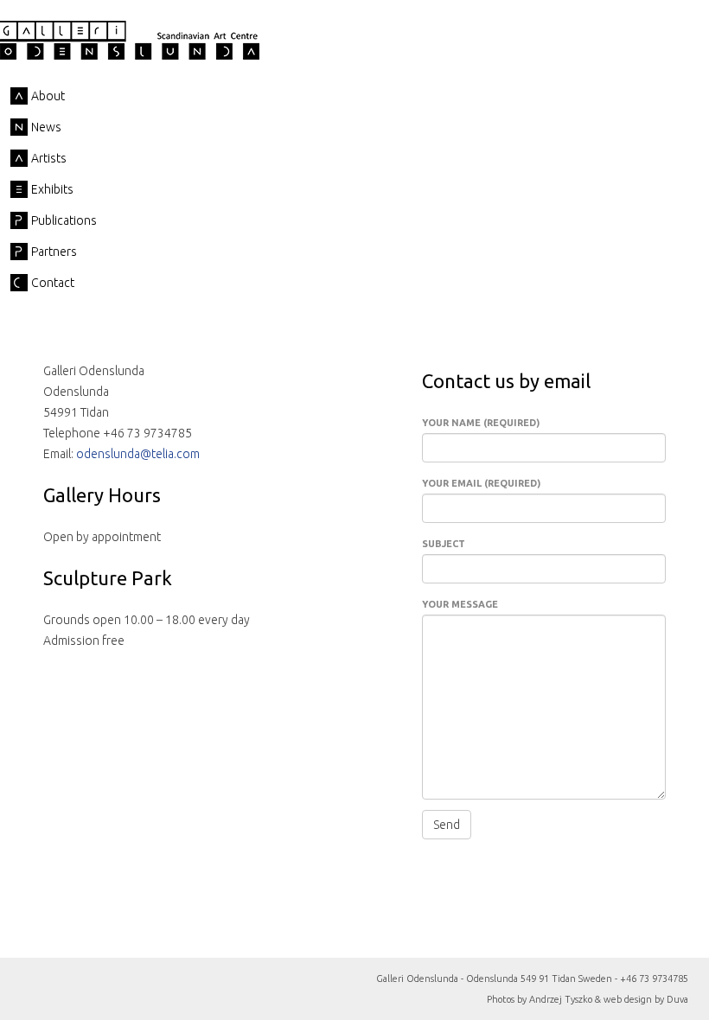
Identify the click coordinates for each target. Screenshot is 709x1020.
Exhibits (52, 189)
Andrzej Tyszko (560, 999)
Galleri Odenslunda (129, 40)
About (48, 96)
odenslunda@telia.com (138, 454)
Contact (52, 283)
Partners (54, 251)
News (46, 127)
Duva (677, 999)
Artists (49, 158)
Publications (64, 220)
